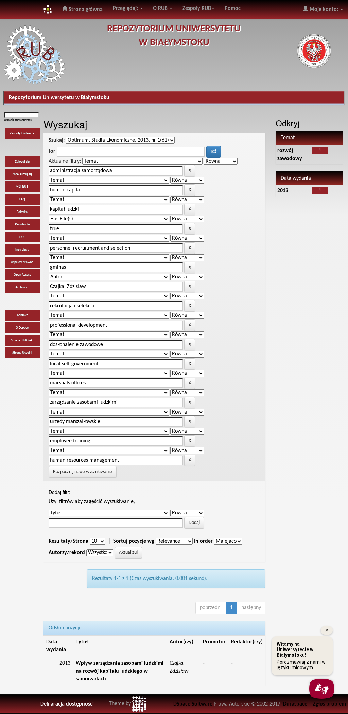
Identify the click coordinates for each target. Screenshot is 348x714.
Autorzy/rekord (67, 552)
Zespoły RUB (196, 8)
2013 (282, 191)
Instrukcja (22, 250)
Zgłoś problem (329, 704)
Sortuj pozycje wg (133, 541)
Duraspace (295, 704)
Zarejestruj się (22, 174)
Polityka (22, 212)
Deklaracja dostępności (67, 704)
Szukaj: (57, 140)
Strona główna (85, 9)
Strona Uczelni (22, 353)
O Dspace (22, 328)
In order (203, 541)
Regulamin (22, 224)
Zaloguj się (22, 162)
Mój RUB (22, 187)
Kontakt (22, 315)
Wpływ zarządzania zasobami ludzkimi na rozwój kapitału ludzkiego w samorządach (119, 671)
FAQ (22, 199)
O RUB (161, 8)
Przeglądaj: (126, 8)
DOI (22, 237)
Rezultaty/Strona (68, 541)
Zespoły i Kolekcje (22, 133)
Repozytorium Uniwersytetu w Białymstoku (59, 97)
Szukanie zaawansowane (18, 119)
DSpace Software (192, 704)
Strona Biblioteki (22, 340)
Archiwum (22, 287)
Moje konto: (324, 9)
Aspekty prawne (22, 262)
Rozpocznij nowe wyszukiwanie (82, 471)
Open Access (22, 275)
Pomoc (233, 8)
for (52, 151)
